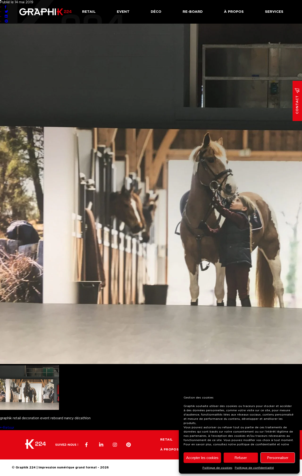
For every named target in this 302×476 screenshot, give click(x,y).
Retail (89, 11)
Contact (297, 104)
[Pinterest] (128, 444)
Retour (8, 427)
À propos (234, 11)
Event (123, 11)
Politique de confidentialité (254, 467)
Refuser (241, 458)
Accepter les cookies (202, 458)
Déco (156, 11)
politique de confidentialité (256, 444)
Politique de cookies (217, 467)
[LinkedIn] (101, 444)
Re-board (193, 11)
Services (274, 11)
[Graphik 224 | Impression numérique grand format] (35, 444)
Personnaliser (277, 458)
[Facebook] (87, 444)
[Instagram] (115, 444)
